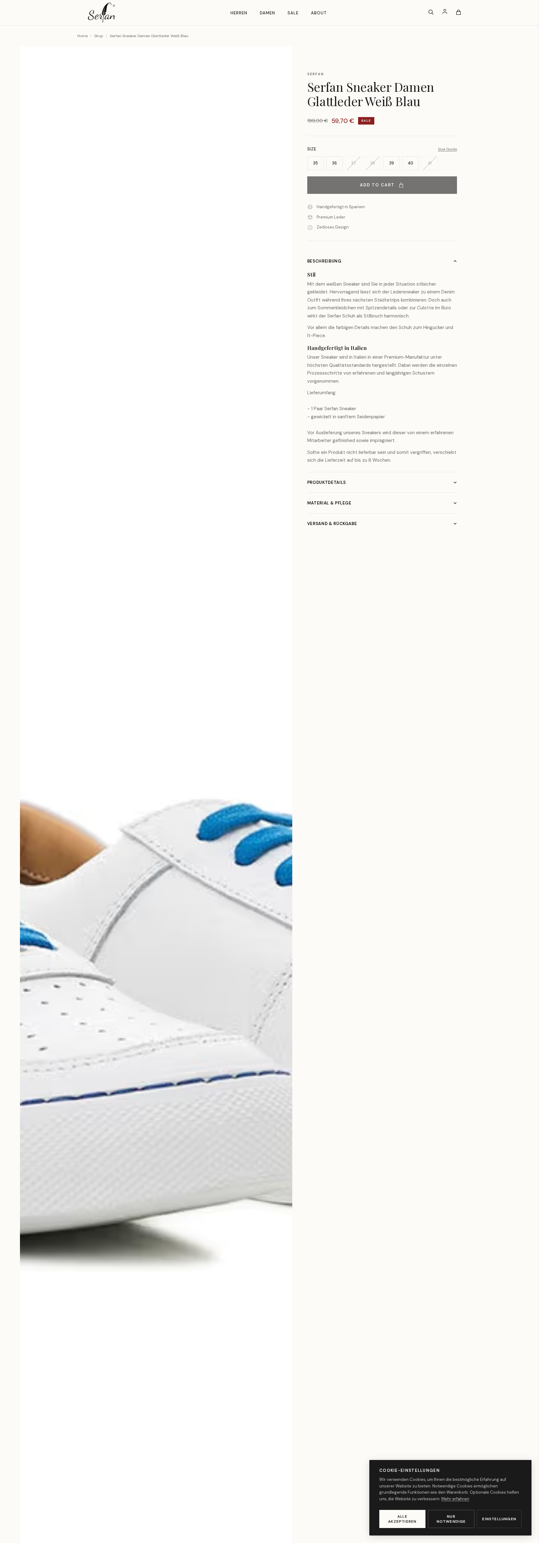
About (319, 13)
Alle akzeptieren (402, 1519)
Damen (267, 13)
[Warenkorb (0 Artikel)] (458, 12)
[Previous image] (34, 805)
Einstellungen (499, 1518)
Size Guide (447, 149)
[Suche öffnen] (431, 12)
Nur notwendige (451, 1519)
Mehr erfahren (455, 1498)
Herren (239, 13)
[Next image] (277, 805)
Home (82, 35)
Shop (98, 35)
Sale (293, 13)
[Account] (445, 12)
